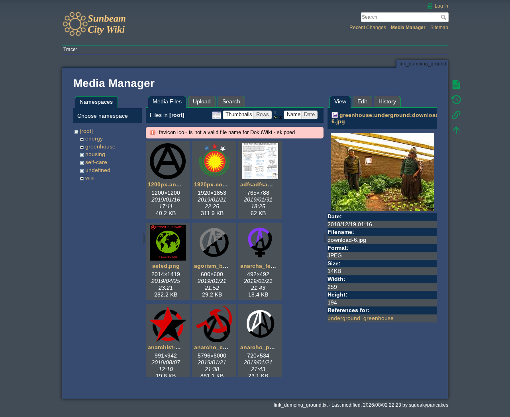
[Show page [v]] (456, 84)
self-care (96, 162)
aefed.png (166, 266)
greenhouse (100, 146)
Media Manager (408, 27)
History (387, 101)
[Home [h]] (156, 13)
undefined (97, 170)
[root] (86, 131)
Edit (362, 101)
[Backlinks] (456, 115)
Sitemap (439, 27)
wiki (89, 177)
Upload (202, 101)
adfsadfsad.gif (260, 184)
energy (94, 138)
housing (95, 154)
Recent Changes (367, 27)
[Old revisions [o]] (456, 99)
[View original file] (382, 171)
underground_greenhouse (361, 318)
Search (444, 17)
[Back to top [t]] (456, 130)
